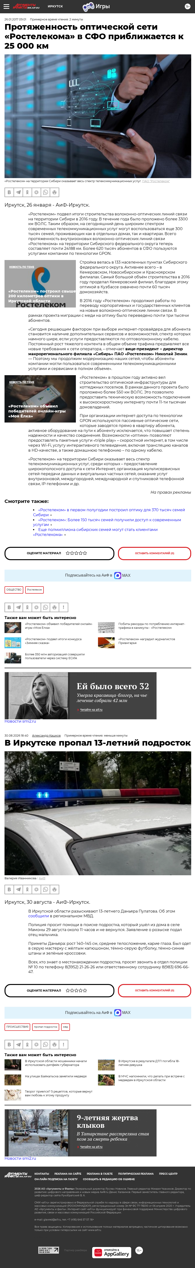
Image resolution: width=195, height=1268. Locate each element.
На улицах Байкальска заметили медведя (56, 1076)
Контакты (41, 1173)
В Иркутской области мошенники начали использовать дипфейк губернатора (56, 1063)
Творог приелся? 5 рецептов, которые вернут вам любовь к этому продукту (59, 1093)
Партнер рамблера (75, 1250)
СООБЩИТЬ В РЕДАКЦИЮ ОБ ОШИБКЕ (109, 1179)
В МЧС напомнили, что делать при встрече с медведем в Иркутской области (151, 1078)
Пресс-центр (168, 1173)
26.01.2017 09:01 (15, 19)
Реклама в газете (100, 1173)
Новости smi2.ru (20, 721)
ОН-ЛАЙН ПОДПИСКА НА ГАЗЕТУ (56, 1179)
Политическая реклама (136, 1173)
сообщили (38, 916)
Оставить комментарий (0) (154, 553)
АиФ (42, 878)
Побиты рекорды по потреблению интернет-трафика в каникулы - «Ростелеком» (151, 625)
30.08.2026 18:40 (16, 735)
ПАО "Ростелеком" (156, 181)
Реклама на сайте (67, 1173)
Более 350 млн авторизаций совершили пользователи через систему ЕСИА (55, 656)
